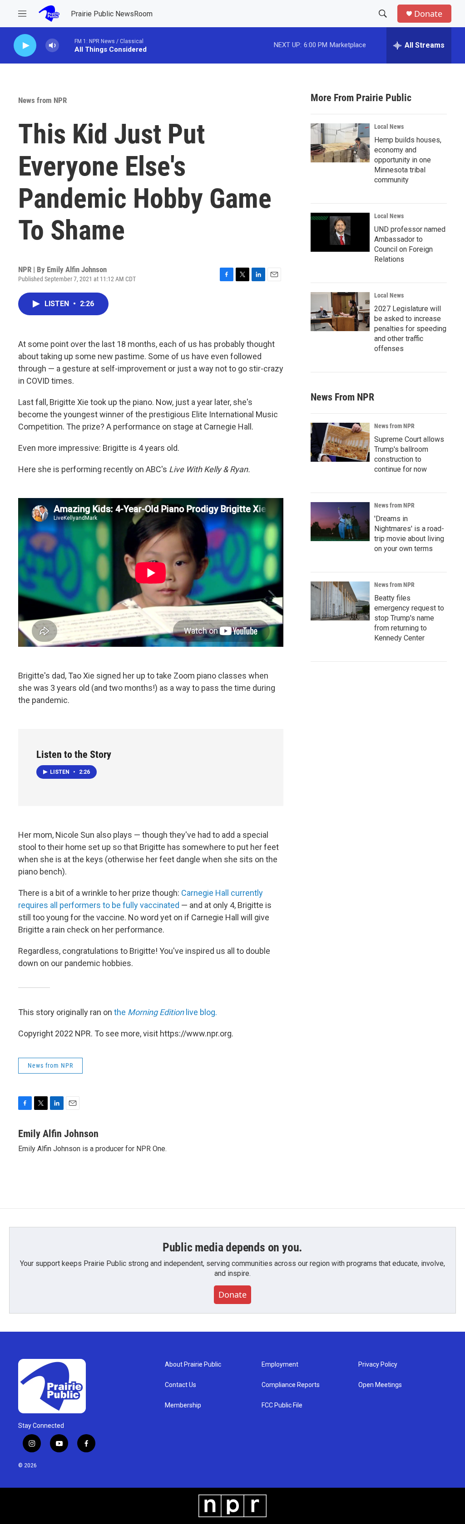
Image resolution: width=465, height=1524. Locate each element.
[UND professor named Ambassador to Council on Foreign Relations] (340, 232)
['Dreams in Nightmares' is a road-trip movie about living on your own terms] (340, 521)
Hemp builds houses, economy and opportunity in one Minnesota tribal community (407, 160)
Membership (183, 1405)
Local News (389, 126)
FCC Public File (282, 1405)
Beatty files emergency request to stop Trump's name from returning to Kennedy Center (409, 618)
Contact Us (180, 1385)
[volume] (52, 45)
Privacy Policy (377, 1364)
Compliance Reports (291, 1385)
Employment (280, 1364)
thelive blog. (164, 1012)
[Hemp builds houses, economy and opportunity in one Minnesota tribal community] (340, 142)
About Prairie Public (193, 1364)
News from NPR (42, 100)
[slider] (66, 45)
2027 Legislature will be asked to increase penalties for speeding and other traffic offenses (410, 328)
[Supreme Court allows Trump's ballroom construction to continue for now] (340, 442)
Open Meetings (380, 1385)
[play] (25, 45)
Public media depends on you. (232, 1247)
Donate (428, 14)
